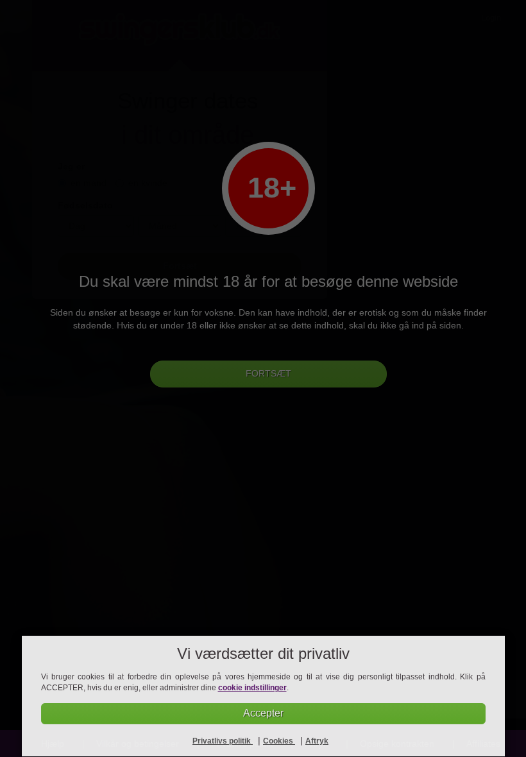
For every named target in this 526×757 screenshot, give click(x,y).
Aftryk (316, 740)
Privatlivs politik (222, 740)
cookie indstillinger (252, 687)
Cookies (279, 740)
